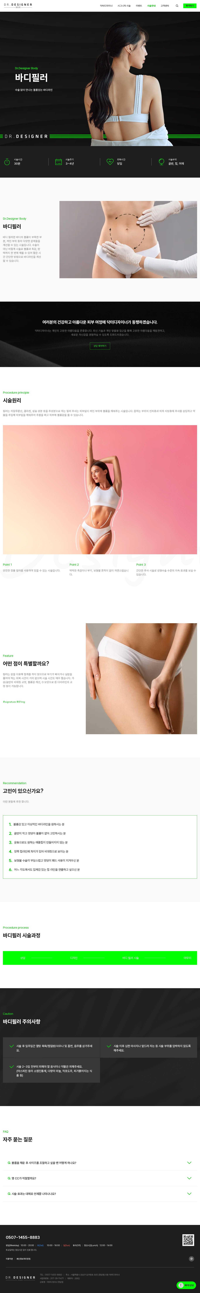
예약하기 (190, 5)
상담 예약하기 (100, 346)
